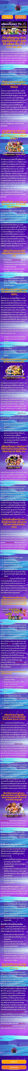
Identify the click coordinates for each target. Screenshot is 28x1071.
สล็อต (10, 643)
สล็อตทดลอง (10, 542)
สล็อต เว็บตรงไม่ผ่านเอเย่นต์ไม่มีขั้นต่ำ (12, 1012)
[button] (5, 7)
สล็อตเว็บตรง (16, 260)
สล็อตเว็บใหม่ (18, 744)
